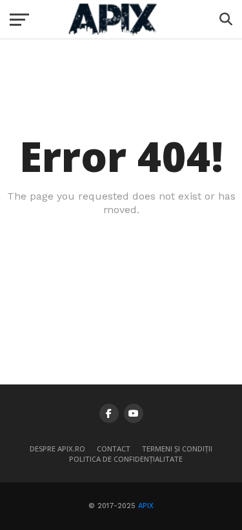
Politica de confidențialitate (126, 459)
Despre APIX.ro (57, 448)
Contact (113, 448)
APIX (146, 506)
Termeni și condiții (177, 448)
